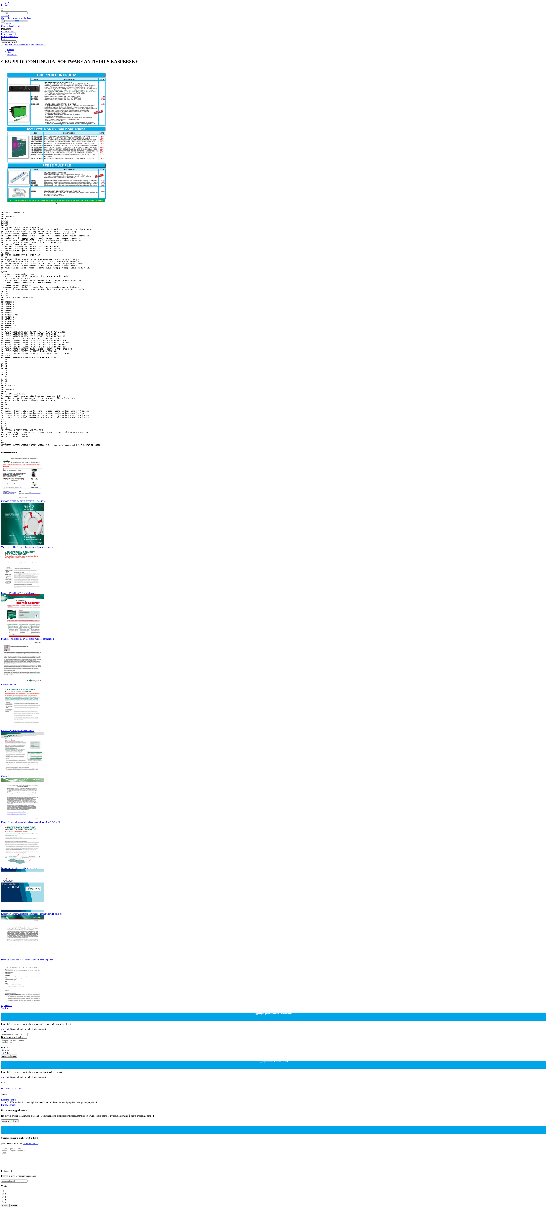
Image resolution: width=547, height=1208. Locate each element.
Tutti (7, 1050)
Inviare (14, 1205)
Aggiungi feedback (10, 1121)
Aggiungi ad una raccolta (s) (14, 44)
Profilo (4, 39)
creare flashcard (25, 18)
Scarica (4, 1008)
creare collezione (9, 1056)
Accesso (5, 15)
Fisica (9, 52)
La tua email (6, 1171)
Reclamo (5, 1100)
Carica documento (9, 18)
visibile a (5, 1047)
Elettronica (12, 54)
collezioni (15, 26)
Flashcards (6, 26)
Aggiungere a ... (8, 42)
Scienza (10, 49)
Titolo (3, 1031)
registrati (5, 1029)
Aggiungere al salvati (36, 44)
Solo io (8, 1053)
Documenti (6, 1088)
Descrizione (12, 1037)
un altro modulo (30, 1143)
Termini (12, 1105)
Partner (13, 1100)
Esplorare (5, 5)
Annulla (5, 1205)
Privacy (5, 1105)
